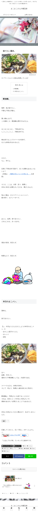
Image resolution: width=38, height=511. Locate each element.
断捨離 (27, 448)
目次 (16, 85)
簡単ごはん (6, 451)
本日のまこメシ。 (19, 91)
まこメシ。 (18, 446)
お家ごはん (6, 448)
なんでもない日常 (8, 446)
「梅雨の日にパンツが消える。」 (20, 174)
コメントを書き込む (19, 469)
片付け (33, 448)
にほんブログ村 (15, 435)
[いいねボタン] (3, 421)
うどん (30, 446)
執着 (21, 448)
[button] (34, 331)
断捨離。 (17, 88)
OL (25, 446)
